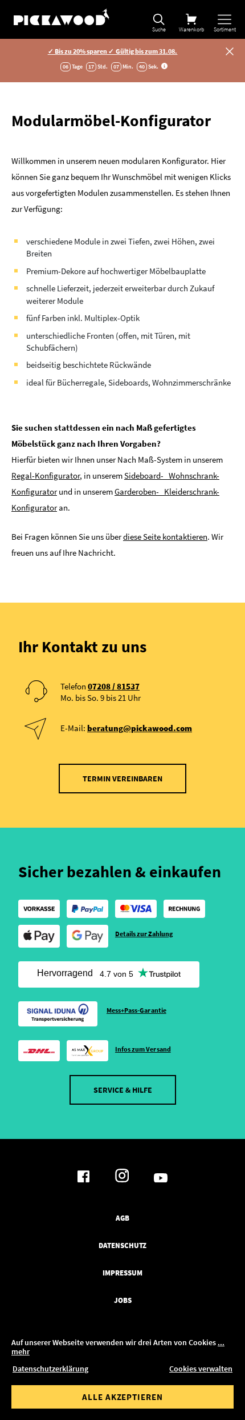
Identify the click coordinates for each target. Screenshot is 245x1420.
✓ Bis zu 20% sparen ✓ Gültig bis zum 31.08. (113, 51)
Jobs (123, 1300)
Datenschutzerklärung (50, 1368)
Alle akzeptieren (122, 1396)
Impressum (122, 1273)
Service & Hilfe (122, 1090)
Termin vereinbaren (122, 778)
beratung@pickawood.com (139, 728)
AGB (122, 1218)
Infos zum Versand (143, 1049)
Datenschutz (122, 1245)
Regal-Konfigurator (45, 475)
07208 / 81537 (114, 686)
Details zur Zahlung (144, 933)
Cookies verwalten (200, 1368)
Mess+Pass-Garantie (136, 1010)
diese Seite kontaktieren (165, 536)
